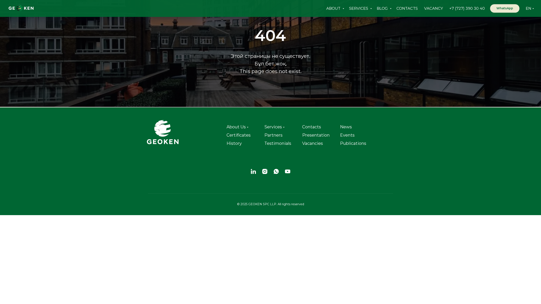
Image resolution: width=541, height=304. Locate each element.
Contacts (311, 126)
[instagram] (265, 171)
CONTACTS (407, 8)
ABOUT (334, 8)
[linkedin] (253, 171)
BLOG (383, 8)
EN (528, 8)
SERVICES (359, 8)
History (234, 143)
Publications (353, 143)
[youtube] (287, 171)
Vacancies (312, 143)
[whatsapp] (276, 171)
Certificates (239, 135)
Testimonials (277, 143)
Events (347, 135)
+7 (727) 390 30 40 (467, 8)
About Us (236, 126)
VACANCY (433, 8)
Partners (273, 135)
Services (273, 126)
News (346, 126)
